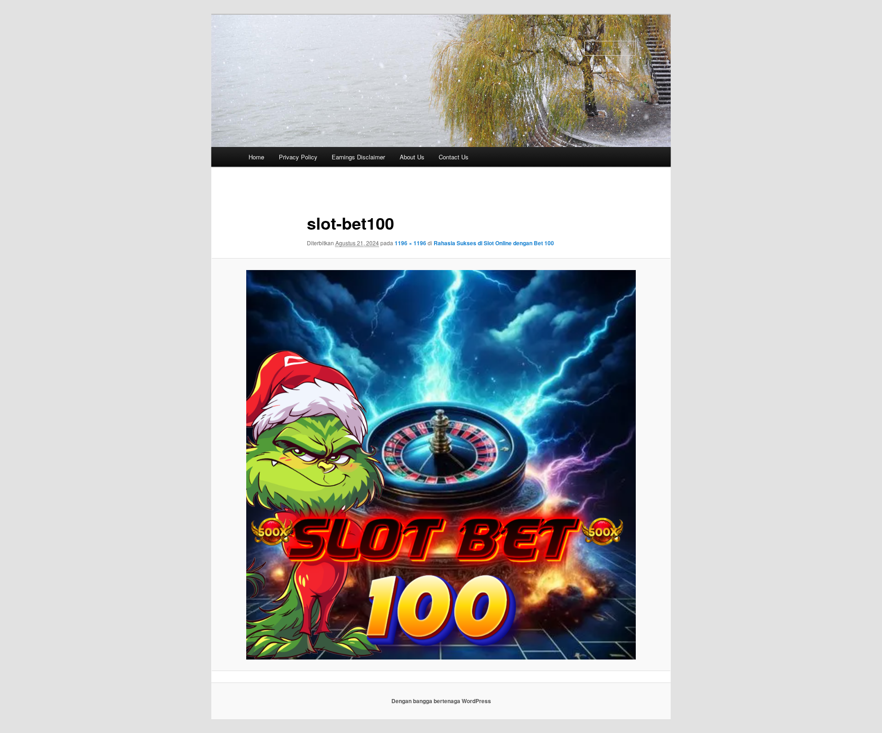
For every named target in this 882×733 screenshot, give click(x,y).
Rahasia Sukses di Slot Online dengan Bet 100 (494, 243)
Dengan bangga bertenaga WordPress (441, 701)
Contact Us (454, 156)
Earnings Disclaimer (358, 156)
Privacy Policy (298, 156)
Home (256, 156)
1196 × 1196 (410, 243)
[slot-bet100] (441, 465)
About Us (412, 156)
